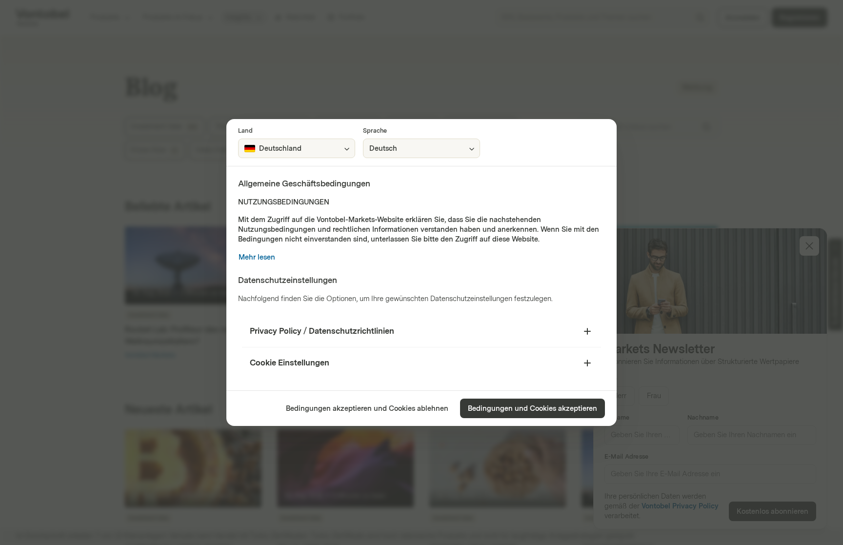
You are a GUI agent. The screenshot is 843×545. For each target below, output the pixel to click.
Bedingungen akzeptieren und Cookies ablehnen (367, 408)
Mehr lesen (257, 257)
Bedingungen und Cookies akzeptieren (532, 408)
